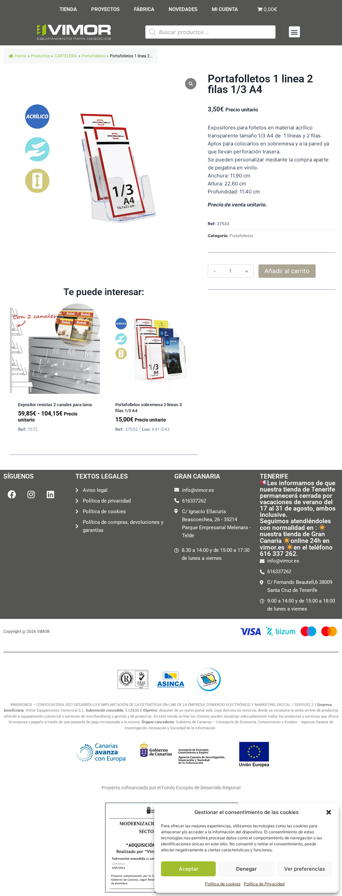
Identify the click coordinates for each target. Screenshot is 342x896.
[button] (328, 812)
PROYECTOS (105, 9)
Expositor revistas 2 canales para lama (55, 404)
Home (20, 56)
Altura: (215, 183)
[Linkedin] (50, 494)
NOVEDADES (183, 9)
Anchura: (218, 175)
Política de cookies (222, 883)
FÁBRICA (144, 9)
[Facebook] (11, 494)
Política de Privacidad (264, 883)
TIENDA (68, 9)
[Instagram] (31, 494)
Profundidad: (223, 191)
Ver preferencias (304, 869)
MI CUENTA (225, 9)
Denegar (246, 869)
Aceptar (188, 869)
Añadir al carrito (287, 270)
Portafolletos (241, 235)
